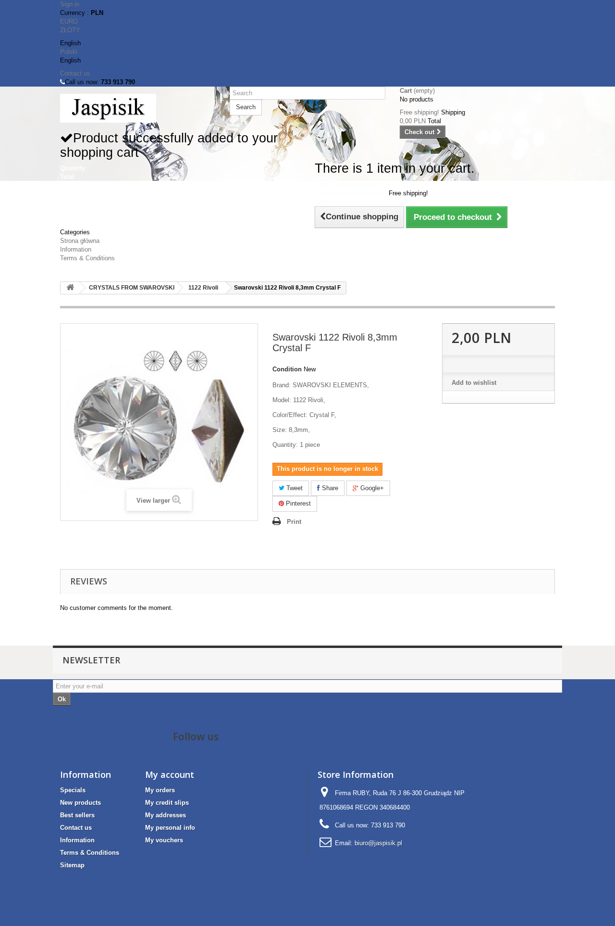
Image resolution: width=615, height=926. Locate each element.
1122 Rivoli (203, 287)
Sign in (69, 4)
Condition (287, 369)
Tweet (293, 488)
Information (75, 249)
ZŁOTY (70, 30)
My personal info (170, 827)
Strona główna (79, 240)
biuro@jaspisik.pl (378, 843)
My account (169, 774)
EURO (69, 21)
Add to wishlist (474, 382)
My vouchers (164, 840)
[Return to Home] (70, 288)
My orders (160, 790)
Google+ (371, 488)
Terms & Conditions (87, 258)
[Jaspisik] (137, 108)
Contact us (75, 73)
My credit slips (167, 802)
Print (294, 521)
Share (329, 488)
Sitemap (72, 865)
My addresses (165, 815)
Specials (73, 790)
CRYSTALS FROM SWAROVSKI (131, 287)
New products (80, 802)
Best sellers (77, 815)
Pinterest (297, 503)
